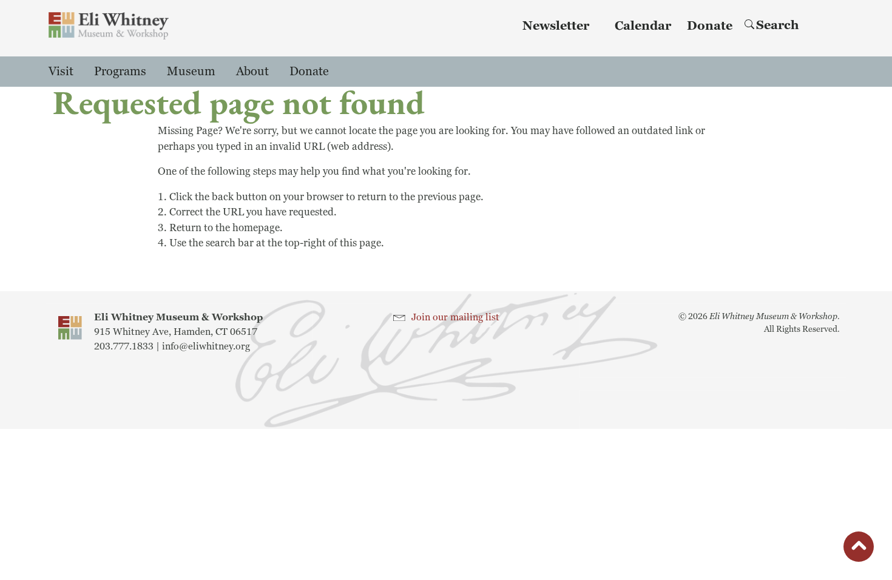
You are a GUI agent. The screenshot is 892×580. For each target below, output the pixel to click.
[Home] (108, 25)
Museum (191, 71)
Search (777, 25)
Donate (709, 26)
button (858, 548)
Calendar (643, 26)
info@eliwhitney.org (206, 346)
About (252, 71)
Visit (61, 71)
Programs (120, 71)
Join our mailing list (455, 317)
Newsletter (555, 26)
